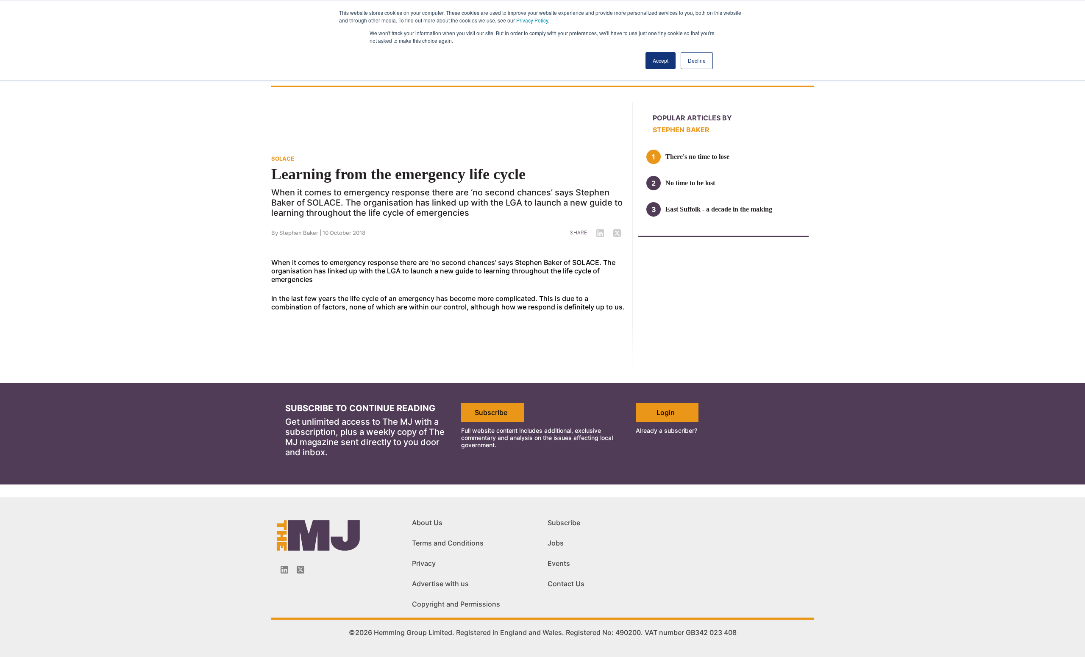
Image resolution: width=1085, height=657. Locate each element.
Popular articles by (692, 118)
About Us (427, 522)
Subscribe (491, 412)
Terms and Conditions (448, 543)
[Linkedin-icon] (284, 569)
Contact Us (566, 583)
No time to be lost (690, 183)
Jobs (556, 543)
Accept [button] (660, 60)
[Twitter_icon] (300, 569)
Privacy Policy (532, 20)
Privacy (424, 563)
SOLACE (282, 158)
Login (666, 412)
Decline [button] (697, 60)
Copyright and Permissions (456, 604)
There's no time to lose (697, 156)
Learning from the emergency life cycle (398, 174)
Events (559, 563)
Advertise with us (440, 583)
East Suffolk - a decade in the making (718, 209)
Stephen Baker (298, 232)
